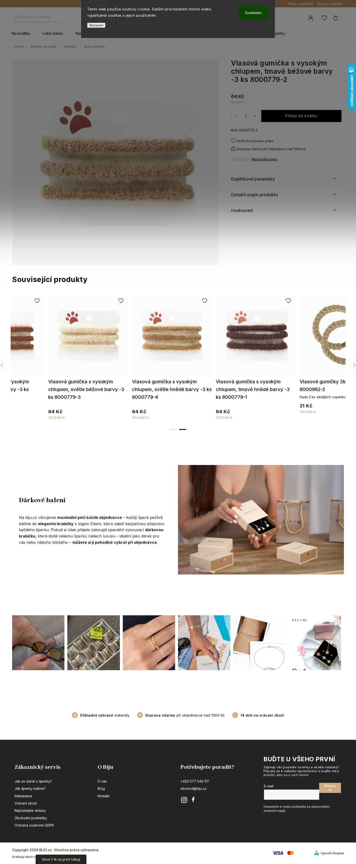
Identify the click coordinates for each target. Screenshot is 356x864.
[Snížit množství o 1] (236, 115)
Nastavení (96, 25)
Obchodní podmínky (31, 818)
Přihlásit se (330, 788)
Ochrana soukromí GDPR (34, 825)
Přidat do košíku (301, 116)
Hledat (16, 17)
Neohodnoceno (265, 159)
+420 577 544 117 (194, 781)
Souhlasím (253, 12)
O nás (102, 781)
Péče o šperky (301, 4)
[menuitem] (24, 33)
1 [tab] (173, 429)
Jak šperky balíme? (30, 788)
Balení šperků (329, 4)
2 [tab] (182, 429)
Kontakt (103, 796)
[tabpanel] (304, 357)
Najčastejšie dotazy (30, 810)
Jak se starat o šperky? (33, 781)
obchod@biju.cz (193, 788)
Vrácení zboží (26, 803)
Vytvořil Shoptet (332, 853)
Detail (52, 338)
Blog (101, 788)
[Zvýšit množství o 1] (255, 115)
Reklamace (23, 796)
